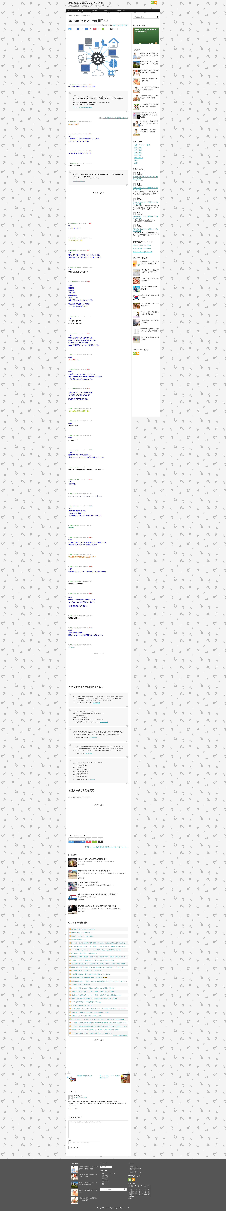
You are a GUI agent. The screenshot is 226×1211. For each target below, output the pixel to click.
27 (142, 1194)
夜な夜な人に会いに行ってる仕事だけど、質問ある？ (97, 906)
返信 (76, 1109)
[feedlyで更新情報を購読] (152, 2)
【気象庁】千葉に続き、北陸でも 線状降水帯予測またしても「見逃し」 (91, 974)
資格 (87, 847)
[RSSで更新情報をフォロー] (155, 2)
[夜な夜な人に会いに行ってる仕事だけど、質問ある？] (72, 909)
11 (136, 1191)
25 (136, 1194)
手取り (102, 847)
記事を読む (81, 864)
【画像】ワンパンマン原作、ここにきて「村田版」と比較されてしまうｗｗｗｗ (93, 991)
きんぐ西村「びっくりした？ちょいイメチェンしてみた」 (87, 970)
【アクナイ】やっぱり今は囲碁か (80, 984)
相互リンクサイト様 (120, 10)
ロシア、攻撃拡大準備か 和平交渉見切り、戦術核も (86, 1002)
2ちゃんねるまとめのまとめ (142, 245)
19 (139, 1193)
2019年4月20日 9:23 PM (80, 1097)
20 (142, 1193)
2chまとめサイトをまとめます (142, 252)
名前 (69, 1140)
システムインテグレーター (119, 847)
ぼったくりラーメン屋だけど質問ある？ (92, 859)
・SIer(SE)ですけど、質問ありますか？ (115, 118)
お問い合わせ (95, 10)
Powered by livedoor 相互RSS (120, 1035)
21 (145, 1193)
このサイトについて (82, 10)
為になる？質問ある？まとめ (86, 2)
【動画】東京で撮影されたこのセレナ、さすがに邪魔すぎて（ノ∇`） (90, 1012)
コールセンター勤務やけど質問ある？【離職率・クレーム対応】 (149, 123)
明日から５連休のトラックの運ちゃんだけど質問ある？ (98, 894)
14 (145, 1191)
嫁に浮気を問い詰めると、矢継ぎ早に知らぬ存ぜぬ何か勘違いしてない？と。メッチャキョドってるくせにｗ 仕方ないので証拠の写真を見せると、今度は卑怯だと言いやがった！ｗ (99, 981)
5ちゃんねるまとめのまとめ (142, 248)
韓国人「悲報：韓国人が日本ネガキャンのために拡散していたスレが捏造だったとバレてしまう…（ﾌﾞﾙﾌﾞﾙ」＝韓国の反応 (99, 967)
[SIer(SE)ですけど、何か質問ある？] (86, 29)
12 (139, 1191)
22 (149, 1193)
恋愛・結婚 (137, 147)
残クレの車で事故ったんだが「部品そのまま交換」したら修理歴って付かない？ (93, 988)
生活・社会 (137, 152)
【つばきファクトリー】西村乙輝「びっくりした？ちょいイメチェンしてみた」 (93, 960)
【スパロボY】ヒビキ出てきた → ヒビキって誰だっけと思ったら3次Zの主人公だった (95, 950)
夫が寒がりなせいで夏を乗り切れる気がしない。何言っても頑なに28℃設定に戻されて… (96, 1029)
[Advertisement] (83, 206)
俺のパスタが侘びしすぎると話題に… (81, 932)
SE (106, 847)
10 (133, 1191)
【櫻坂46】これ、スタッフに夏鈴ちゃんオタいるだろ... (86, 1015)
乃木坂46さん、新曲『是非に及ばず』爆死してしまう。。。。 (88, 953)
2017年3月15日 (93, 737)
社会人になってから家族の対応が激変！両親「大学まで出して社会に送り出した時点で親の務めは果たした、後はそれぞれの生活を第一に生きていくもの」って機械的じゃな (99, 943)
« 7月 (130, 1198)
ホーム (70, 10)
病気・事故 (137, 155)
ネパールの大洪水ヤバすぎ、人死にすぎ (82, 1005)
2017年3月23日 (88, 753)
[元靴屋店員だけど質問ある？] (72, 886)
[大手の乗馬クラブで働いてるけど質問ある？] (72, 874)
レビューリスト (134, 1171)
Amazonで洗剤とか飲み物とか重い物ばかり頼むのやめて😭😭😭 (89, 977)
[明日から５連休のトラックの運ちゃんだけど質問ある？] (72, 897)
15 (149, 1191)
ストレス (93, 847)
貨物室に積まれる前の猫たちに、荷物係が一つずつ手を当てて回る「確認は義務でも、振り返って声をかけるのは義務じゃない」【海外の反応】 (99, 956)
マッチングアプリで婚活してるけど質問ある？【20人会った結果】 (149, 115)
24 (133, 1194)
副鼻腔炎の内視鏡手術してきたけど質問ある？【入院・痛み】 (149, 55)
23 (130, 1194)
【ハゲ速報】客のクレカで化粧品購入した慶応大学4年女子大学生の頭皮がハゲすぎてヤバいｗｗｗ (98, 1022)
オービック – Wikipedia (79, 181)
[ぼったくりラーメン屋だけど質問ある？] (72, 862)
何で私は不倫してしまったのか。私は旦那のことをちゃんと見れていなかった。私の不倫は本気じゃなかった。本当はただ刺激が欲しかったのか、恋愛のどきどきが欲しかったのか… (99, 1019)
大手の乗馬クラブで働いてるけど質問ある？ (94, 871)
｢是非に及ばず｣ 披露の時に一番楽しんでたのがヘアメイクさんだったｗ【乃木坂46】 (95, 998)
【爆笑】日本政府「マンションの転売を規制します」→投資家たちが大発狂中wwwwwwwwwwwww (98, 1009)
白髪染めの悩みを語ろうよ (78, 939)
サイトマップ (107, 10)
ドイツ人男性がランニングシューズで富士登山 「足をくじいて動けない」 (91, 1033)
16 (130, 1193)
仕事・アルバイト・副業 (119, 25)
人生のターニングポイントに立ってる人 (82, 936)
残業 (97, 847)
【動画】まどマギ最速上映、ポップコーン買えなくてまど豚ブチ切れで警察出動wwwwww (96, 995)
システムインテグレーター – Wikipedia (82, 107)
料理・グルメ (138, 158)
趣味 (135, 160)
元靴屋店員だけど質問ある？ (88, 882)
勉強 (135, 163)
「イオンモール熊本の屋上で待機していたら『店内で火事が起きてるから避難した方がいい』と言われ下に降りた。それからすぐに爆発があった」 (99, 1026)
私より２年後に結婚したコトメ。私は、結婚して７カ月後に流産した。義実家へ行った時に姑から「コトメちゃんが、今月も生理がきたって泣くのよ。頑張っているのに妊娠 (99, 946)
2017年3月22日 (96, 703)
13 (142, 1191)
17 (133, 1193)
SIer (108, 847)
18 (136, 1193)
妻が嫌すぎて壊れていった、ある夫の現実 (83, 929)
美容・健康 (137, 150)
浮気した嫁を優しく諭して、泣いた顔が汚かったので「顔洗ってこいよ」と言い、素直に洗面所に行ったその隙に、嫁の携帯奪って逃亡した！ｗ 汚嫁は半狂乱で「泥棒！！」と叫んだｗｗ (99, 963)
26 (139, 1194)
